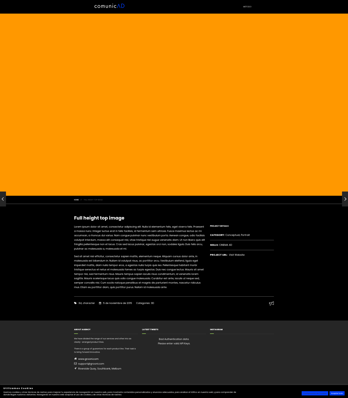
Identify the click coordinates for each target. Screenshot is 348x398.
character (89, 303)
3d (80, 303)
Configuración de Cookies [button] (315, 393)
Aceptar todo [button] (337, 393)
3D (152, 303)
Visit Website (237, 254)
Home (76, 200)
